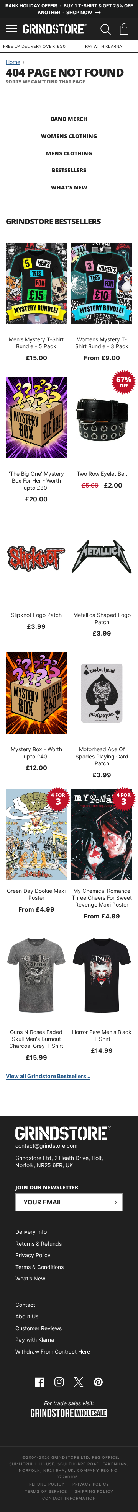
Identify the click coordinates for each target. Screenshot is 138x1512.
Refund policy (47, 1484)
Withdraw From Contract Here (52, 1351)
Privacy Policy (33, 1255)
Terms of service (46, 1491)
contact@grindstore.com (46, 1145)
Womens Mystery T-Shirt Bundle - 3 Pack (101, 342)
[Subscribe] (113, 1202)
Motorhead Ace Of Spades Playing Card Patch (102, 756)
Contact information (69, 1498)
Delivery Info (31, 1231)
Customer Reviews (38, 1328)
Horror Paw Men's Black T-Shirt (101, 1035)
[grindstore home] (69, 1134)
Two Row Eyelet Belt (102, 473)
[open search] (106, 29)
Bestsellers (69, 170)
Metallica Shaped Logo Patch (102, 618)
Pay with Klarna (34, 1339)
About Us (26, 1316)
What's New (69, 187)
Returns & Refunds (38, 1243)
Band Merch (69, 118)
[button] (126, 29)
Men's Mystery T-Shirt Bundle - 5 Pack (36, 342)
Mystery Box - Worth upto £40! (36, 752)
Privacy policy (90, 1484)
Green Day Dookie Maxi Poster (36, 894)
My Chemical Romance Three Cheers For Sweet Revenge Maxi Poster (102, 897)
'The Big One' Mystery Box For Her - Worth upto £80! (36, 480)
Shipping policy (94, 1491)
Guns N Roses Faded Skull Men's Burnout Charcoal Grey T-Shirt (36, 1039)
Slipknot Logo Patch (36, 615)
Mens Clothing (69, 153)
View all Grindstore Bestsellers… (48, 1076)
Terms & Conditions (39, 1267)
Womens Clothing (69, 136)
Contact (25, 1305)
